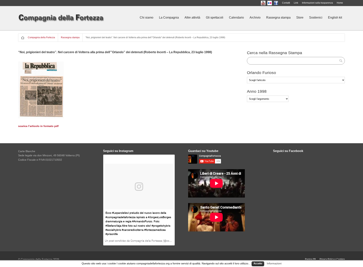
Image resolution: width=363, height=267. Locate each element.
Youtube (266, 3)
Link (296, 3)
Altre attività (192, 17)
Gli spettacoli (214, 17)
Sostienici (315, 17)
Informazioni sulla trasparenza (317, 3)
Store (299, 17)
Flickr (273, 3)
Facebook (279, 3)
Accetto (258, 263)
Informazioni (274, 263)
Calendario (236, 17)
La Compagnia (169, 17)
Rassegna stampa (278, 17)
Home (340, 3)
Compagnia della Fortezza (41, 37)
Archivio (255, 17)
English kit (335, 17)
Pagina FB (310, 259)
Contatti (286, 3)
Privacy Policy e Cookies (332, 259)
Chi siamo (146, 17)
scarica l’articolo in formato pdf (38, 126)
